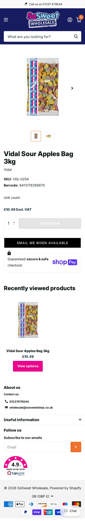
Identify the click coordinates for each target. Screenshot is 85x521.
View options (27, 366)
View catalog (6, 20)
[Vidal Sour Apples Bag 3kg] (28, 321)
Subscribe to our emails (23, 438)
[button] (72, 88)
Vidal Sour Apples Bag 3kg (27, 351)
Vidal (8, 169)
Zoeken (76, 36)
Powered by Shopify (65, 488)
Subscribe (76, 447)
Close (42, 420)
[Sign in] (69, 19)
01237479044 (19, 401)
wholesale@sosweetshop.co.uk (31, 407)
